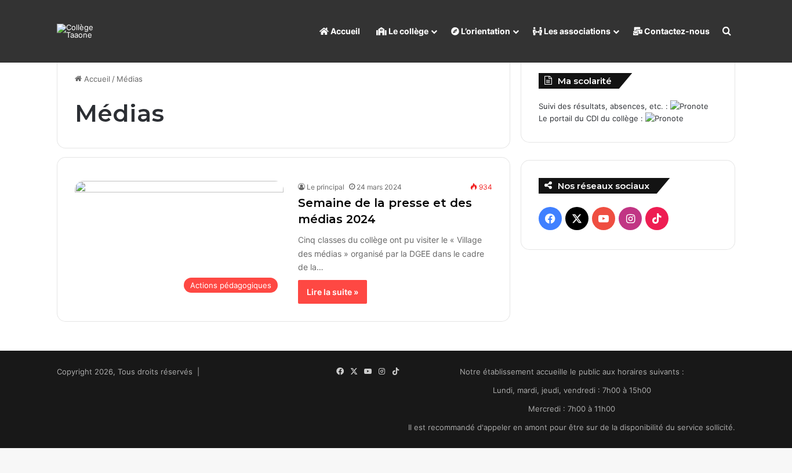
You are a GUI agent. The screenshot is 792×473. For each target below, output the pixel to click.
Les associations (576, 31)
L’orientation (484, 31)
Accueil (344, 31)
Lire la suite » (332, 292)
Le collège (407, 31)
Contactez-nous (676, 31)
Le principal (325, 187)
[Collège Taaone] (83, 31)
